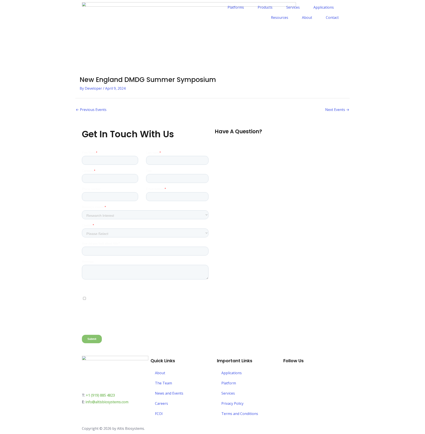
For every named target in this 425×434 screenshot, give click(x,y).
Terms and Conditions (239, 413)
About (307, 17)
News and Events (169, 393)
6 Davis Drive (93, 382)
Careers (161, 403)
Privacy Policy (232, 403)
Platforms (236, 7)
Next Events (337, 109)
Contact (332, 17)
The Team (163, 383)
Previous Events (91, 109)
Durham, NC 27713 (97, 388)
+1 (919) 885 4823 (100, 395)
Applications (323, 7)
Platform (228, 383)
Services (293, 7)
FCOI (159, 413)
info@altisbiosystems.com (106, 401)
